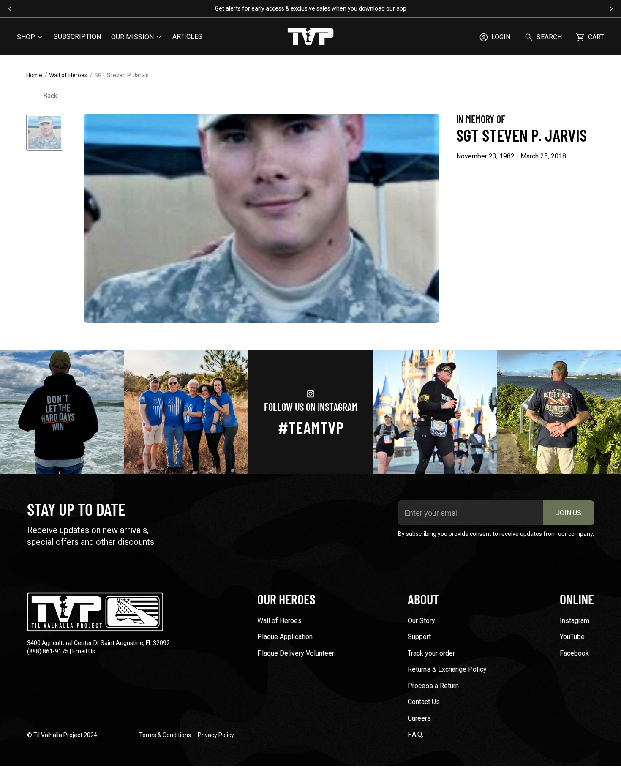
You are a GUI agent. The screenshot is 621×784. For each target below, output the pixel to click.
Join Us (568, 513)
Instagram (574, 621)
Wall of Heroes (68, 75)
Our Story (421, 621)
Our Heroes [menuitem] (286, 599)
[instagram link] (62, 412)
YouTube (572, 637)
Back (45, 96)
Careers (419, 718)
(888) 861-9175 (47, 651)
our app (396, 8)
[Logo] (310, 37)
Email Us (83, 651)
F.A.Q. (415, 734)
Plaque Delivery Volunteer (295, 653)
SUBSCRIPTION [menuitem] (77, 37)
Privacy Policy (216, 735)
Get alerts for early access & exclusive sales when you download (310, 8)
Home (34, 75)
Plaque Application (285, 637)
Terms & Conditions (165, 735)
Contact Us (424, 702)
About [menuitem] (423, 599)
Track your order (431, 653)
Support (419, 637)
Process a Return (433, 686)
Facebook (574, 653)
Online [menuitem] (577, 599)
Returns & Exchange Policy (447, 669)
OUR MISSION (132, 37)
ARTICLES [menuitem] (187, 37)
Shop (26, 37)
